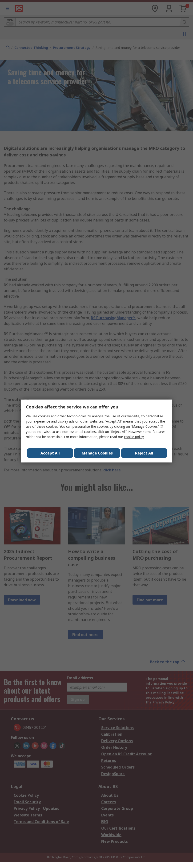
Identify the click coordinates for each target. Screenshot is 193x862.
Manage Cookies (97, 453)
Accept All (50, 453)
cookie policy (134, 437)
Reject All (144, 453)
